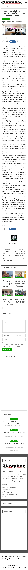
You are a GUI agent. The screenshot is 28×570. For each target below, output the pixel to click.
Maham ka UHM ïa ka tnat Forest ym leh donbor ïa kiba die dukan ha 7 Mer (20, 255)
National (24, 556)
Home (5, 556)
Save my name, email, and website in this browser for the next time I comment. (13, 345)
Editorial (24, 559)
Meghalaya (11, 556)
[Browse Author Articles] (14, 238)
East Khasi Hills (6, 19)
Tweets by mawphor (7, 503)
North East (17, 556)
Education (11, 559)
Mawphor (4, 567)
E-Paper (15, 561)
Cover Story (5, 559)
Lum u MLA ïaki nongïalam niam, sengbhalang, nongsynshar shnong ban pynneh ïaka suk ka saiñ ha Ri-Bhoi (8, 257)
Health (17, 559)
